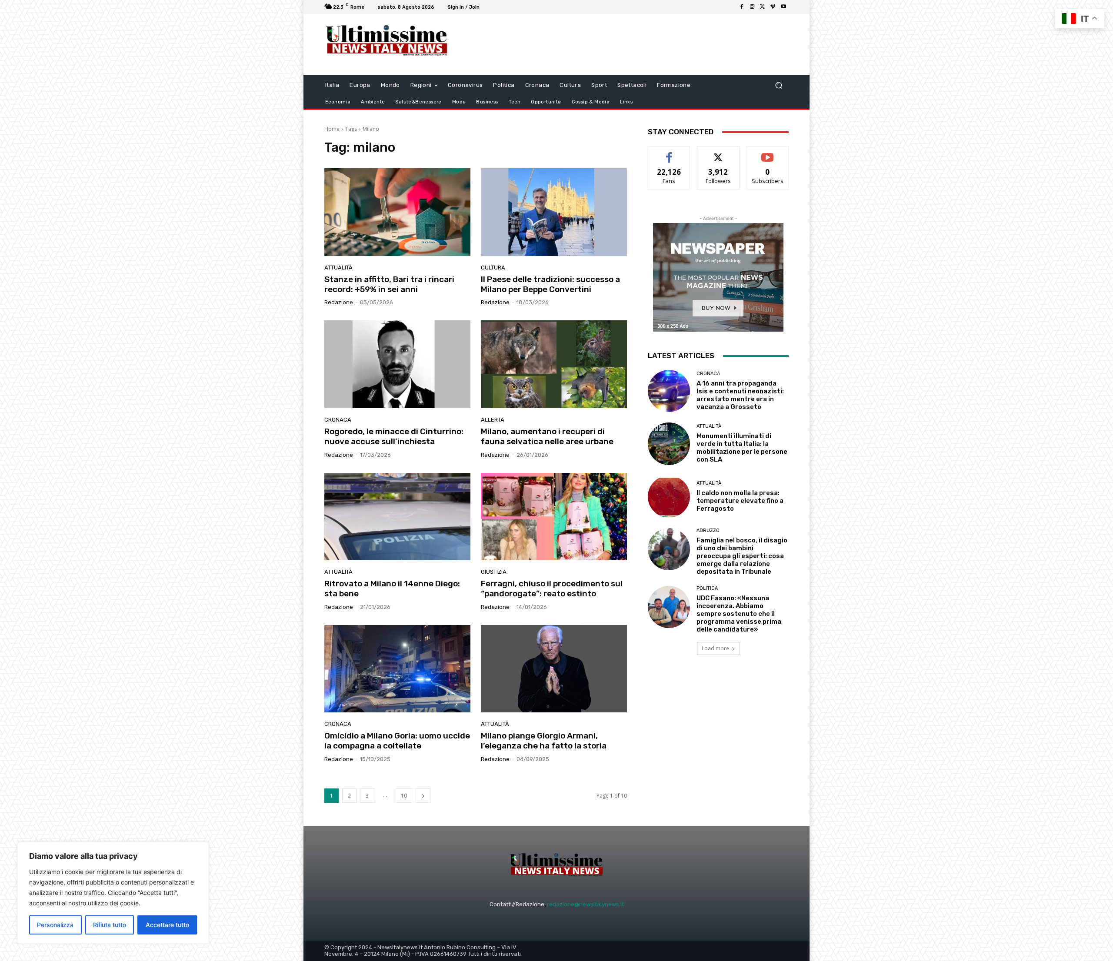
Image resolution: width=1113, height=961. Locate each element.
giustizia (494, 572)
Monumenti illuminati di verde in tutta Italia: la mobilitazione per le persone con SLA (741, 447)
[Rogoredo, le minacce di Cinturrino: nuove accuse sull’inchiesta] (397, 364)
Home (332, 129)
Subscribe (767, 153)
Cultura (493, 267)
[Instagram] (752, 7)
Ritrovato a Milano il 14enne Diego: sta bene (392, 589)
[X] (762, 7)
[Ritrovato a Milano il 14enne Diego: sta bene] (397, 517)
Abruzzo (708, 530)
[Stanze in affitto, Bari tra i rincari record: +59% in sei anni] (397, 212)
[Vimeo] (773, 7)
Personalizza (55, 924)
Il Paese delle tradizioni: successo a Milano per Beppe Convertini (550, 284)
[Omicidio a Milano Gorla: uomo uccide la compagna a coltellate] (397, 669)
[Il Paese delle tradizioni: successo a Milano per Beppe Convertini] (554, 212)
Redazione (338, 302)
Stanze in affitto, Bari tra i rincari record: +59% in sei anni (389, 284)
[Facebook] (741, 7)
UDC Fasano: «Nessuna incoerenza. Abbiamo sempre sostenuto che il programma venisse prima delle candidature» (738, 613)
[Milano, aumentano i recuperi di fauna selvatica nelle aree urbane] (554, 364)
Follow (718, 153)
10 (404, 795)
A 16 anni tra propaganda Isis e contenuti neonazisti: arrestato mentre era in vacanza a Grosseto (740, 395)
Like (669, 153)
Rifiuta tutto (109, 924)
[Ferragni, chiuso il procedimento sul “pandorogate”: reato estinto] (554, 517)
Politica (707, 588)
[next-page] (423, 795)
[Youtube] (783, 7)
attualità (338, 267)
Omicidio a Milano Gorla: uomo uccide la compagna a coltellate (397, 741)
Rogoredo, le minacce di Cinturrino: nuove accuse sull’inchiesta (393, 436)
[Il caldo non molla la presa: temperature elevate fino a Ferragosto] (669, 497)
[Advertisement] (628, 44)
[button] (778, 85)
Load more (715, 648)
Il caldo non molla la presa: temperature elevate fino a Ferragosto (739, 500)
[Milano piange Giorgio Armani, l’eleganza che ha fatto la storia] (554, 669)
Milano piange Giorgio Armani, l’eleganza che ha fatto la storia (543, 741)
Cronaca (337, 419)
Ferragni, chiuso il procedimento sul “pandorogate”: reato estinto (552, 589)
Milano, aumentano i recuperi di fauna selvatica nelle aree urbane (547, 436)
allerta (492, 419)
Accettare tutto (167, 924)
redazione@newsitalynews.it (585, 904)
